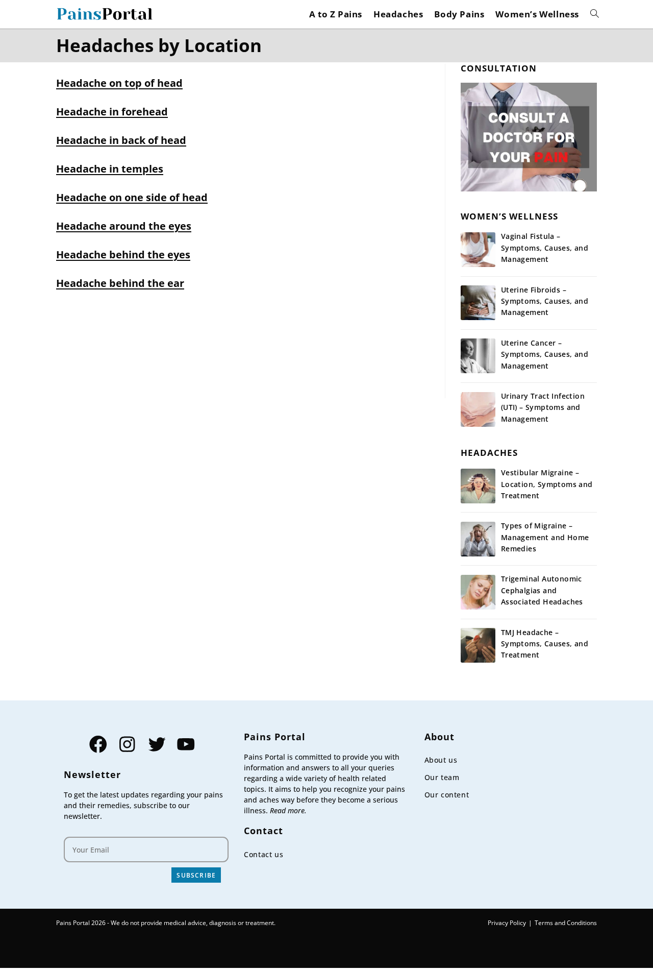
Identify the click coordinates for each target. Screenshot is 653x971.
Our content (446, 794)
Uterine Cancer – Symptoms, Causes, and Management (544, 354)
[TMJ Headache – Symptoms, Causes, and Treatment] (478, 645)
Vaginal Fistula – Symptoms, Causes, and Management (544, 247)
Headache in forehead (112, 111)
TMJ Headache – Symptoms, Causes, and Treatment (544, 643)
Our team (442, 777)
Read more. (288, 810)
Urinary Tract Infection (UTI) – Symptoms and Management (543, 407)
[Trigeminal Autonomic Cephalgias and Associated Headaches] (478, 592)
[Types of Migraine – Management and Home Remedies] (478, 539)
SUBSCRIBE (196, 875)
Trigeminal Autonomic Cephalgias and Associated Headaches (542, 590)
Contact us (263, 854)
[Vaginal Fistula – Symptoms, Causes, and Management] (478, 249)
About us (441, 760)
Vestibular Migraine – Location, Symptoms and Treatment (547, 484)
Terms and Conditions (566, 922)
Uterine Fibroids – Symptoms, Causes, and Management (544, 301)
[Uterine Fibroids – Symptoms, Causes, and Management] (478, 302)
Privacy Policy (507, 922)
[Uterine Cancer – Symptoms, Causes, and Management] (478, 355)
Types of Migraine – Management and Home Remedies (545, 537)
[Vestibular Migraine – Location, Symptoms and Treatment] (478, 486)
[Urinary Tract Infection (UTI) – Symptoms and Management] (478, 409)
